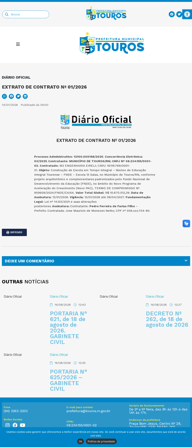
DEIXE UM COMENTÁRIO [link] (29, 261)
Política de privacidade (101, 441)
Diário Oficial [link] (59, 296)
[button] (4, 96)
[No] (186, 437)
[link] (187, 14)
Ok (80, 441)
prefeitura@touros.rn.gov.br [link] (88, 411)
